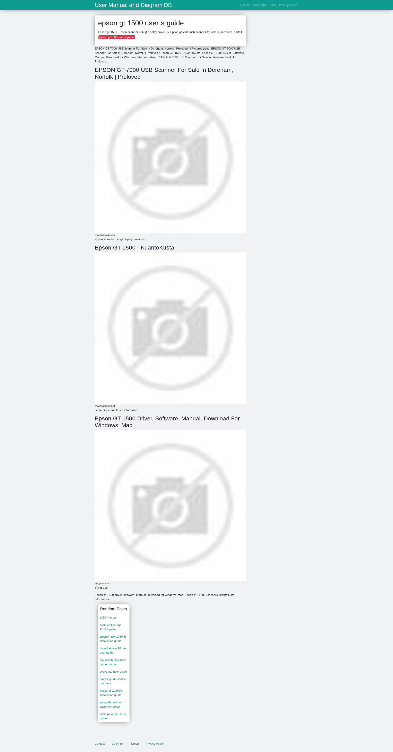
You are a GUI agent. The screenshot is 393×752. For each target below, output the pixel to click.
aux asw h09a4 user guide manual (113, 662)
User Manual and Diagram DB (133, 5)
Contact (245, 5)
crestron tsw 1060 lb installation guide (113, 638)
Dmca (272, 5)
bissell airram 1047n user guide (113, 650)
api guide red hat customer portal (111, 704)
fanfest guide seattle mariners (113, 681)
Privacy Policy (288, 5)
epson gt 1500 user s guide (116, 37)
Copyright (259, 5)
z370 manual (108, 617)
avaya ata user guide (113, 671)
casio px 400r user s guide (113, 716)
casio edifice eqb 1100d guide (110, 627)
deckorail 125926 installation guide (111, 693)
